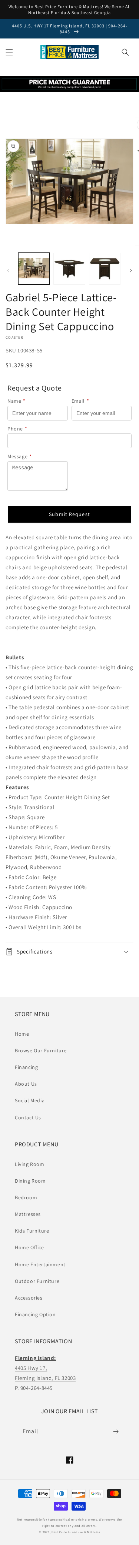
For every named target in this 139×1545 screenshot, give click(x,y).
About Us (26, 1083)
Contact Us (28, 1117)
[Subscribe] (115, 1431)
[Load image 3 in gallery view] (104, 268)
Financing (26, 1067)
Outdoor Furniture (37, 1281)
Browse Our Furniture (41, 1050)
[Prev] (8, 270)
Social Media (29, 1100)
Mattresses (28, 1214)
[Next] (131, 270)
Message (19, 456)
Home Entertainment (40, 1264)
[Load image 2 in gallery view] (69, 268)
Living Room (29, 1164)
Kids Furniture (32, 1230)
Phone (17, 428)
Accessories (29, 1297)
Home (22, 1033)
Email (80, 401)
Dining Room (30, 1180)
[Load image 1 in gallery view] (34, 268)
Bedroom (26, 1197)
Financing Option (35, 1314)
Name (16, 401)
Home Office (29, 1247)
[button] (9, 52)
